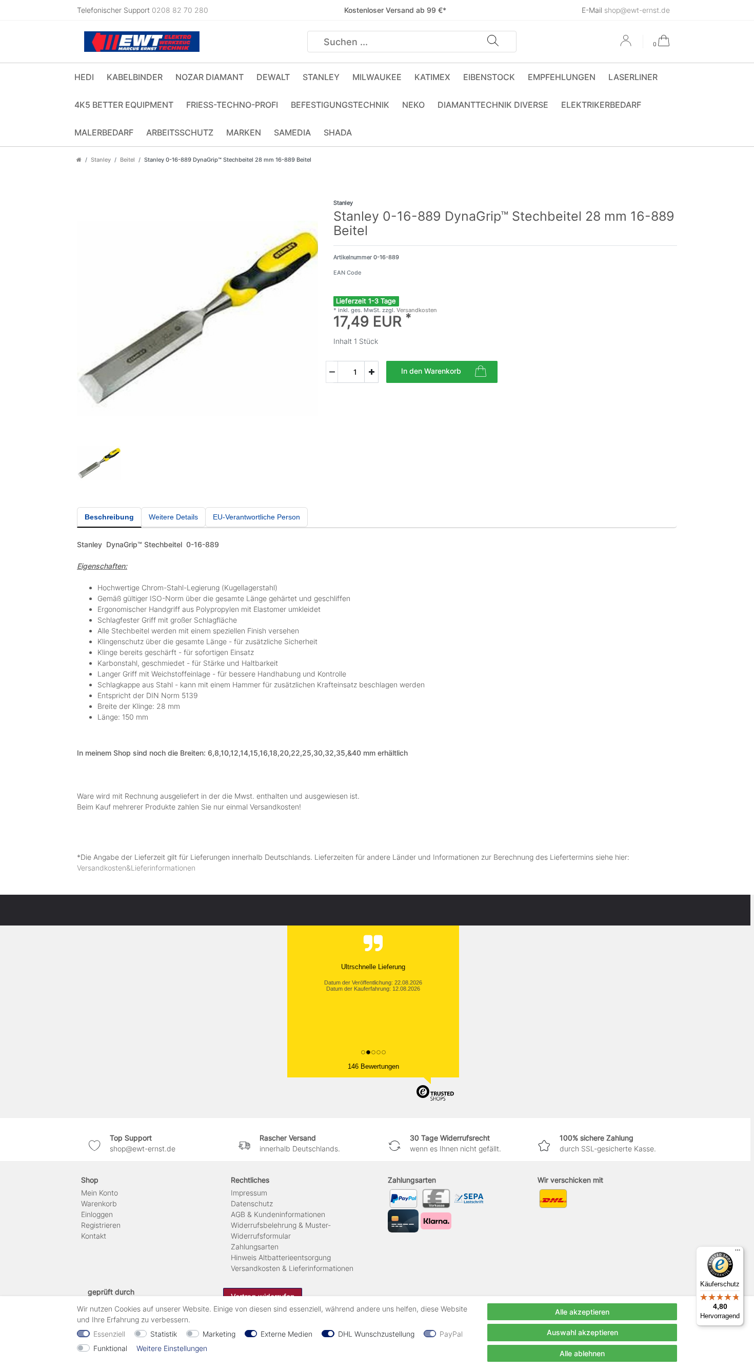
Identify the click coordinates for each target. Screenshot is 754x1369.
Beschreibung (109, 517)
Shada (338, 132)
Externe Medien (286, 1333)
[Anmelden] (627, 44)
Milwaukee (377, 77)
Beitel (127, 159)
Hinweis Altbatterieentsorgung (281, 1257)
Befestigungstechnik (340, 105)
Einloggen (97, 1214)
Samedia (292, 132)
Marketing (219, 1333)
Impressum (249, 1192)
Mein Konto (99, 1192)
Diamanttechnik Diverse (493, 105)
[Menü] (737, 1252)
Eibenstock (489, 77)
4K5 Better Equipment (123, 105)
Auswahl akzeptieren (582, 1332)
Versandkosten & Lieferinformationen (292, 1268)
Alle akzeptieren (582, 1311)
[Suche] (493, 41)
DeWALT (273, 77)
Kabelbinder (135, 77)
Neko (413, 105)
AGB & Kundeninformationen (278, 1214)
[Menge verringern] (332, 372)
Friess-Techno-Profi (232, 105)
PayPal (451, 1333)
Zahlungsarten (255, 1246)
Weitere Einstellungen (171, 1348)
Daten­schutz (252, 1203)
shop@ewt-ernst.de (637, 10)
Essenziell (109, 1333)
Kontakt (93, 1235)
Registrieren (101, 1225)
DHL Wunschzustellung (376, 1333)
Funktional (110, 1348)
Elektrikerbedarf (601, 105)
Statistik (163, 1333)
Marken (243, 132)
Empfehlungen (562, 77)
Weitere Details (173, 517)
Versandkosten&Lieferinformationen (136, 867)
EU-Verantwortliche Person (256, 517)
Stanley (321, 77)
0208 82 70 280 (180, 10)
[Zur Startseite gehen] (79, 159)
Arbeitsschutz (179, 132)
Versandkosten (416, 310)
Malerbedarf (103, 132)
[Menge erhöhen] (371, 372)
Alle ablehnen (582, 1353)
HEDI (84, 77)
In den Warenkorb (431, 371)
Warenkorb (99, 1203)
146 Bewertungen (373, 1066)
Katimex (432, 77)
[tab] (109, 517)
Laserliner (633, 77)
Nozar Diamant (209, 77)
